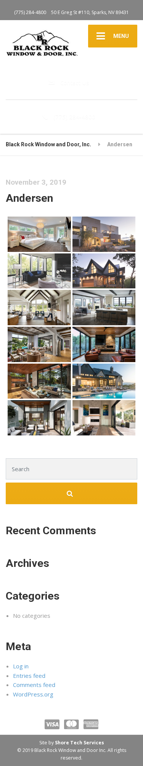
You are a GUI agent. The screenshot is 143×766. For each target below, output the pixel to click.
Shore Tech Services (79, 742)
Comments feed (34, 684)
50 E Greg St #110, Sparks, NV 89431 (90, 12)
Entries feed (29, 675)
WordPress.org (33, 694)
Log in (21, 666)
